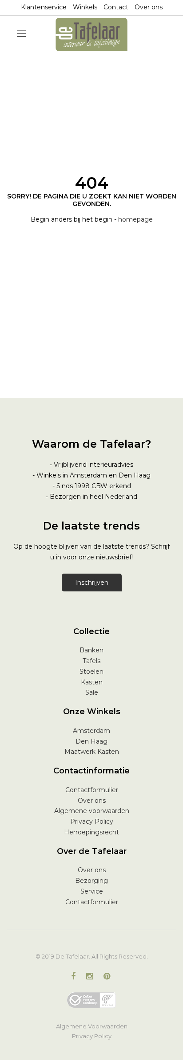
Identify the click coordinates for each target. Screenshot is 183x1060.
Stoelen (91, 672)
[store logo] (92, 34)
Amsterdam (91, 731)
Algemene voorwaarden (91, 811)
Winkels (85, 7)
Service (91, 891)
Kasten (92, 682)
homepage (135, 219)
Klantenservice (44, 7)
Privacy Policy (91, 821)
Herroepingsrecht (91, 832)
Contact (115, 7)
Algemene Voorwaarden (91, 1026)
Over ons (149, 7)
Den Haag (91, 741)
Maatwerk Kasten (91, 752)
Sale (91, 692)
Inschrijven (91, 583)
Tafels (91, 661)
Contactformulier (91, 790)
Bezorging (91, 881)
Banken (91, 650)
